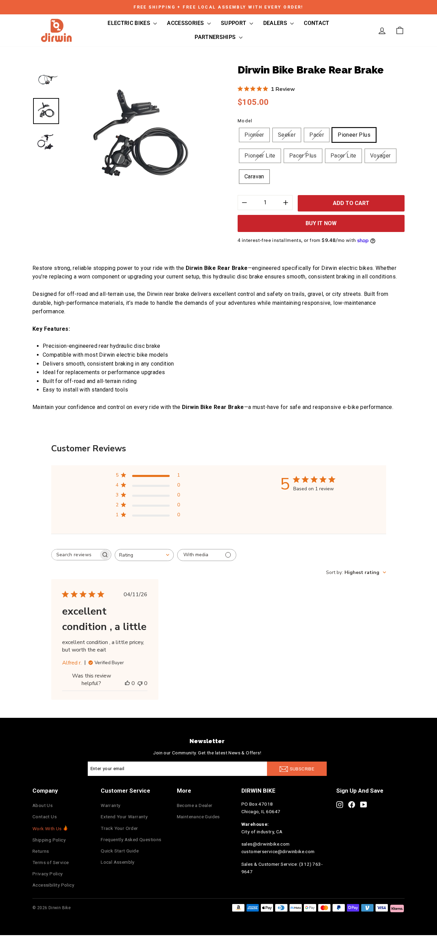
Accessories (186, 23)
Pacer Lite (343, 155)
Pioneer (254, 135)
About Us (42, 805)
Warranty (110, 805)
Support (234, 23)
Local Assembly (118, 862)
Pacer (316, 135)
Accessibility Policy (53, 885)
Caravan (254, 176)
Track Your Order (119, 828)
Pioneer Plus (354, 135)
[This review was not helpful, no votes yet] (140, 683)
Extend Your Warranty (124, 816)
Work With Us (47, 828)
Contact (316, 23)
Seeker (287, 135)
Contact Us (44, 816)
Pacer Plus (303, 155)
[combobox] (144, 555)
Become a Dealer (195, 805)
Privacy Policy (47, 873)
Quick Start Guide (120, 850)
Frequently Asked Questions (131, 839)
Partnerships (216, 37)
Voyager (380, 155)
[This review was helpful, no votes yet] (127, 683)
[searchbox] (75, 554)
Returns (40, 851)
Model (245, 120)
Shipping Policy (49, 840)
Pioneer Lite (260, 155)
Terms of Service (50, 862)
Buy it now (321, 223)
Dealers (276, 23)
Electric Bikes (130, 23)
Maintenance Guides (198, 816)
